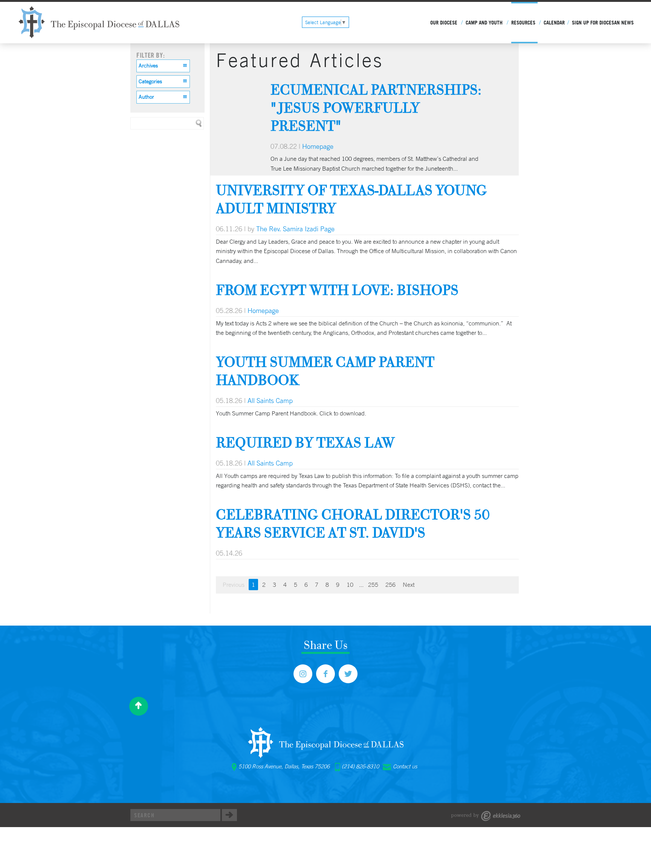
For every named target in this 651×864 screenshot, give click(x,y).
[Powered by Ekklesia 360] (486, 816)
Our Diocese (443, 22)
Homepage (317, 146)
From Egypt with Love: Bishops (337, 289)
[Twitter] (348, 673)
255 (373, 584)
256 (390, 584)
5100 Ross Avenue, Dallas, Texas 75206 (284, 766)
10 (350, 584)
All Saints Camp (270, 400)
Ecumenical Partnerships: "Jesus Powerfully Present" (375, 107)
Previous (234, 584)
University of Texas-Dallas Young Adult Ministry (351, 199)
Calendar (554, 22)
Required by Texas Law (305, 442)
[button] (163, 66)
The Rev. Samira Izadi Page (295, 228)
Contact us (405, 766)
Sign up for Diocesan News (603, 22)
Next (408, 584)
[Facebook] (325, 673)
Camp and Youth (484, 22)
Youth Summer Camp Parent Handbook (325, 370)
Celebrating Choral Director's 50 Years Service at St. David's (353, 523)
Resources (523, 22)
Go (229, 815)
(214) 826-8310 (360, 766)
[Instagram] (302, 673)
